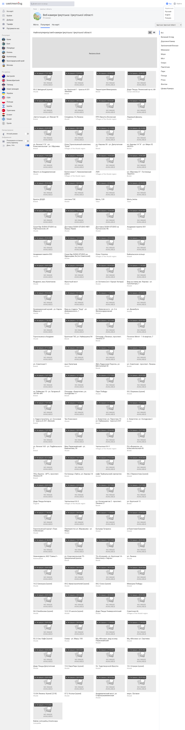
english (167, 15)
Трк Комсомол (71, 419)
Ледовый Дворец (134, 117)
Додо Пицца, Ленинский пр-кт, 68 (141, 89)
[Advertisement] (94, 52)
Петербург (11, 48)
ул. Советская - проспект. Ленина (141, 364)
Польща (10, 102)
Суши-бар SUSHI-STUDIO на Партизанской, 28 (44, 228)
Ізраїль (9, 106)
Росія (35, 9)
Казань (9, 52)
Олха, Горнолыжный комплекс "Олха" (78, 145)
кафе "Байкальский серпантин (109, 474)
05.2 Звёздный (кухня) (42, 89)
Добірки (10, 20)
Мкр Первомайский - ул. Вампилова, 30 (75, 447)
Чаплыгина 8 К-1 (103, 446)
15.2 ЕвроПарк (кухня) (74, 666)
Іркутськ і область (46, 9)
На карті (10, 11)
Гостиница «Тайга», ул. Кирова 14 (79, 474)
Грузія (9, 123)
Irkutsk (35, 92)
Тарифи (10, 24)
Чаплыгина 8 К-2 (72, 501)
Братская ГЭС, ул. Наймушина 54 (78, 337)
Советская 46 (132, 611)
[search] (71, 4)
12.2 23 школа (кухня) (74, 611)
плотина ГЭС (70, 199)
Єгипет (9, 115)
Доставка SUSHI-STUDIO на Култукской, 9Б (107, 228)
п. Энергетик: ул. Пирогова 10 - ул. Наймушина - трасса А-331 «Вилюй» (109, 420)
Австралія (11, 76)
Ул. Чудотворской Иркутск (107, 666)
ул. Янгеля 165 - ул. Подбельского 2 (47, 447)
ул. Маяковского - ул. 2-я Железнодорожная (106, 310)
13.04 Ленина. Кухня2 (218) (45, 693)
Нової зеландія (13, 89)
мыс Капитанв (71, 364)
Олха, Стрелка (102, 254)
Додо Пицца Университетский (108, 611)
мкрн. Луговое (133, 693)
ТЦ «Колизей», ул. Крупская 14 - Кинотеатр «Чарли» (109, 557)
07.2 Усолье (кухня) (73, 693)
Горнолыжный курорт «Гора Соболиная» (45, 530)
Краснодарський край (15, 61)
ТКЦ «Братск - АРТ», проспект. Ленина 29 (46, 475)
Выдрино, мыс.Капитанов (44, 282)
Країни (9, 16)
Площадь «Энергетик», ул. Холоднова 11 (76, 392)
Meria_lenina (132, 199)
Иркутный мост (71, 282)
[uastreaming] (13, 3)
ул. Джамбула (133, 309)
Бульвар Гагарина (103, 529)
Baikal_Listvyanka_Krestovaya (45, 721)
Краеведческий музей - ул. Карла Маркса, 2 (47, 310)
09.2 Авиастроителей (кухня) (77, 584)
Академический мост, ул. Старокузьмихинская (106, 694)
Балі (8, 44)
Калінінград (11, 57)
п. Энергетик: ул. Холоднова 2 (139, 419)
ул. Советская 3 (39, 364)
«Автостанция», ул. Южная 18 (45, 117)
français (168, 18)
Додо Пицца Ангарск (42, 501)
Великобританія (13, 80)
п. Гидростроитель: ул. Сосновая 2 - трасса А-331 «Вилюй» (47, 420)
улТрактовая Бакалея (136, 529)
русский (168, 12)
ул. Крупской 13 (134, 501)
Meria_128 (100, 199)
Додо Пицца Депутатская (44, 666)
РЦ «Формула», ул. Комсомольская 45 (135, 447)
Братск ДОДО (39, 199)
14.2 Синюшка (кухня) (42, 584)
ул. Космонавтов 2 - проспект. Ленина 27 (109, 502)
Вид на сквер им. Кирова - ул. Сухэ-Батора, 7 (139, 283)
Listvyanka (37, 723)
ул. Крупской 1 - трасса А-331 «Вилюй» (77, 90)
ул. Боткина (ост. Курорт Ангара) (110, 282)
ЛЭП (97, 172)
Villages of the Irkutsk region (106, 119)
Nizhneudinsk (38, 558)
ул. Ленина (131, 556)
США (8, 98)
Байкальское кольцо (136, 254)
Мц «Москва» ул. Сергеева (138, 639)
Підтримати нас (13, 28)
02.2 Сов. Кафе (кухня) (42, 639)
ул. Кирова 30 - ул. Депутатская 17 (109, 145)
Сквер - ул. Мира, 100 (74, 639)
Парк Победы (101, 391)
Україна (10, 93)
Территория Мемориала (106, 89)
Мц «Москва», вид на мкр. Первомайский (107, 640)
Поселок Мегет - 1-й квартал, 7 (140, 337)
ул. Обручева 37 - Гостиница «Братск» (139, 173)
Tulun (98, 202)
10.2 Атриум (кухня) (135, 666)
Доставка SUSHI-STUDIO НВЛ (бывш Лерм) (77, 228)
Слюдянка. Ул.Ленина (74, 117)
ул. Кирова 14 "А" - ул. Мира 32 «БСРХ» (140, 145)
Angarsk (36, 504)
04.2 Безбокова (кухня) (43, 611)
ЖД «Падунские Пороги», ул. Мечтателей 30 (108, 365)
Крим (9, 39)
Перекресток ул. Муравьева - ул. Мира (78, 530)
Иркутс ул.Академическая (44, 172)
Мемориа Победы (134, 584)
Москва (10, 65)
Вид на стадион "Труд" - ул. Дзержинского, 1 (76, 310)
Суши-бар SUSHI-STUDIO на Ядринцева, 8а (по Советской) (77, 255)
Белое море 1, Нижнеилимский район (78, 173)
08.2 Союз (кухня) (103, 584)
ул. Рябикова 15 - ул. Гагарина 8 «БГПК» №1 (46, 392)
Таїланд (10, 85)
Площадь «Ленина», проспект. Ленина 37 (108, 337)
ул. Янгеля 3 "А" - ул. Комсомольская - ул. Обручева (46, 145)
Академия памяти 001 (136, 227)
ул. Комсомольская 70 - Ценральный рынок (75, 557)
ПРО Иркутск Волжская (106, 117)
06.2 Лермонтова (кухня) (137, 474)
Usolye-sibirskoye (133, 92)
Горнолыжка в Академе (43, 337)
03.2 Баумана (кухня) (136, 391)
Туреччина (11, 110)
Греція (9, 119)
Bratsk (67, 94)
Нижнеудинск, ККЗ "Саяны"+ (45, 556)
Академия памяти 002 (42, 254)
